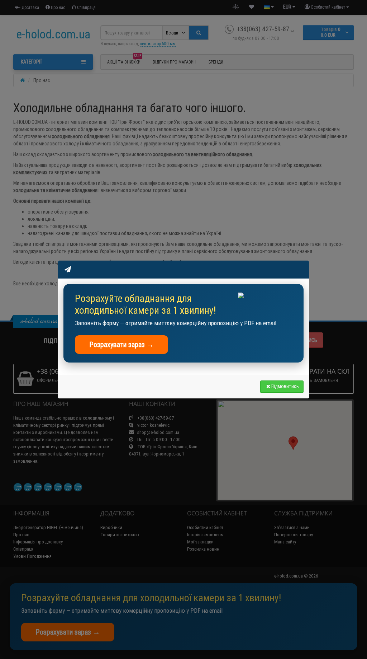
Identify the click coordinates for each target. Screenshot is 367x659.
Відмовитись (285, 386)
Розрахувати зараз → (121, 344)
